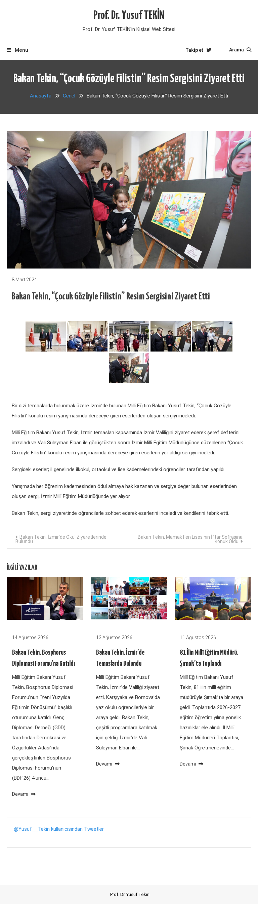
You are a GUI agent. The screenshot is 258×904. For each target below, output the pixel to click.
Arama (237, 49)
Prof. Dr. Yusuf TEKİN (129, 15)
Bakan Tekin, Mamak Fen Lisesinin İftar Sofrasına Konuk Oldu (190, 539)
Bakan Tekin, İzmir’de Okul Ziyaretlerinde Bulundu (60, 539)
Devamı (20, 794)
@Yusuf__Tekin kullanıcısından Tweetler (59, 829)
